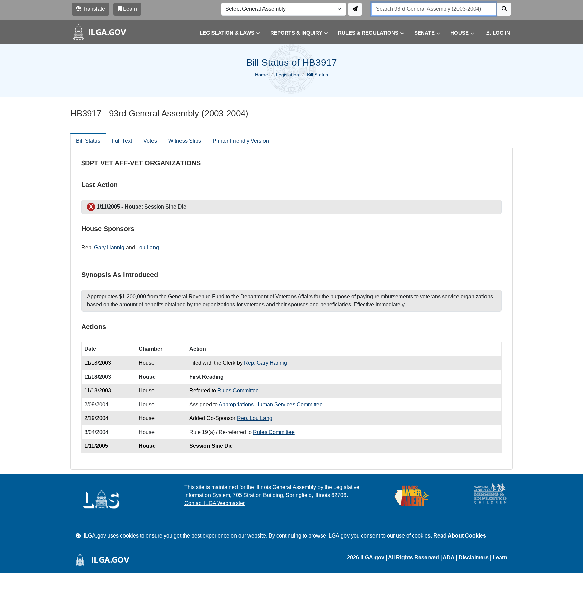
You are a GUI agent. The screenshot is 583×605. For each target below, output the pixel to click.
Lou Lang (147, 247)
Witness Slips (184, 141)
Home (261, 74)
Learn (500, 557)
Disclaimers (474, 557)
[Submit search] (504, 9)
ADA (449, 557)
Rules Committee (238, 390)
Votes (150, 141)
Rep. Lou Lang (254, 418)
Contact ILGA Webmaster (214, 503)
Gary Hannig (109, 247)
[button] (225, 33)
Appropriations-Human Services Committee (271, 404)
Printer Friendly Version (241, 141)
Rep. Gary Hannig (265, 363)
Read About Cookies (459, 536)
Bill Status (88, 141)
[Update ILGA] (355, 9)
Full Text (122, 141)
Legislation (287, 74)
